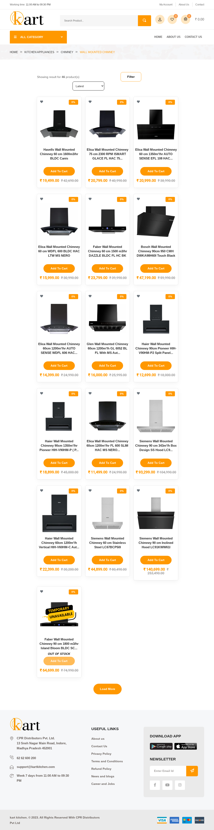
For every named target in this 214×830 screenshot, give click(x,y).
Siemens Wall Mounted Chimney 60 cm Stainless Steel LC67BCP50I (107, 543)
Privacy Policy (101, 753)
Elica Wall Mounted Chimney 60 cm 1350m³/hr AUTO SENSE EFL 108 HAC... (156, 154)
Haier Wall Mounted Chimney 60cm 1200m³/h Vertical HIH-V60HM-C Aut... (59, 543)
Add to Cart (59, 171)
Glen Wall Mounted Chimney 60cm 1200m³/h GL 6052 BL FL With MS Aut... (107, 348)
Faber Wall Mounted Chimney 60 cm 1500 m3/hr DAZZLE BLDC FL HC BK (107, 251)
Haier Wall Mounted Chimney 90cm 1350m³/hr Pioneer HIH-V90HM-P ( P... (59, 445)
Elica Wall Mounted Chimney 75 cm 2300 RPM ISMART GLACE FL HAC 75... (107, 154)
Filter (131, 76)
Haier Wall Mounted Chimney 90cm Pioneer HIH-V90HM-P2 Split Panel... (155, 348)
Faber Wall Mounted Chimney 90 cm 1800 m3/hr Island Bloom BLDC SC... (59, 643)
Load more (107, 689)
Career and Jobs (103, 783)
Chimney (67, 52)
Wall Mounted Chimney (97, 52)
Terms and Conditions (107, 761)
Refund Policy (101, 768)
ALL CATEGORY (31, 37)
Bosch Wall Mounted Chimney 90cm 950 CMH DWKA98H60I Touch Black (156, 251)
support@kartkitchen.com (36, 767)
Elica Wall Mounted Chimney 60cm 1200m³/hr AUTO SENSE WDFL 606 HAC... (59, 348)
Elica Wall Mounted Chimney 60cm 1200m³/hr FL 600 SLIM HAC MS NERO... (107, 445)
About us (97, 738)
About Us (184, 4)
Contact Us (193, 36)
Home (158, 36)
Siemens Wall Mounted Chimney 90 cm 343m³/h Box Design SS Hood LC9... (156, 445)
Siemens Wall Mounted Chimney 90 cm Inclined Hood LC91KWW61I (156, 543)
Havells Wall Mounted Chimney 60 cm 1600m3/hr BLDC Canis (59, 154)
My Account (165, 4)
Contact (199, 4)
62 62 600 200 (26, 758)
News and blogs (102, 776)
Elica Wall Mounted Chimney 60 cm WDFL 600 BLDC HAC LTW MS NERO (59, 251)
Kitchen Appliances (39, 52)
